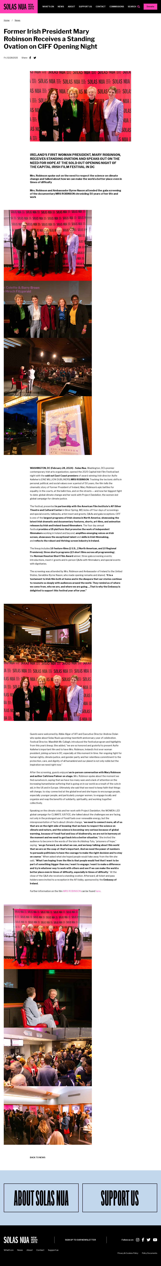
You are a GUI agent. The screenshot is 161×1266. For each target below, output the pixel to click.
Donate (150, 6)
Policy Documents (149, 1253)
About (71, 6)
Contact (101, 6)
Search (132, 6)
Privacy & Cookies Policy (127, 1253)
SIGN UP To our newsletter (80, 1240)
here (98, 891)
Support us (85, 6)
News (61, 6)
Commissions (116, 6)
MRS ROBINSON (72, 891)
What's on (48, 6)
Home (7, 20)
